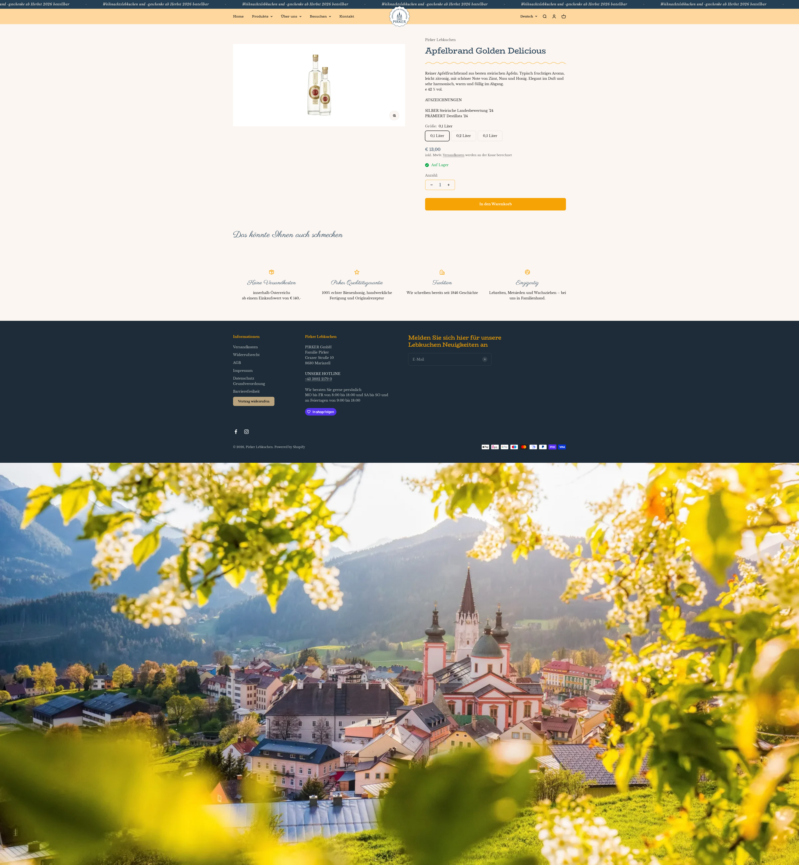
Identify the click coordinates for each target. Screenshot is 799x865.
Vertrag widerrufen (253, 401)
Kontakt (346, 16)
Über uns (289, 16)
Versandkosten (453, 155)
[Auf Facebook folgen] (236, 431)
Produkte (260, 16)
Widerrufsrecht (246, 355)
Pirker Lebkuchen (440, 40)
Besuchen (318, 16)
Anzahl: (431, 175)
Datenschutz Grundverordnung (249, 381)
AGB (237, 363)
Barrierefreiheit (246, 391)
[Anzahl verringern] (432, 185)
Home (238, 16)
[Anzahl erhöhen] (449, 185)
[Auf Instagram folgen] (246, 431)
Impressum (243, 370)
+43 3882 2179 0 (318, 379)
